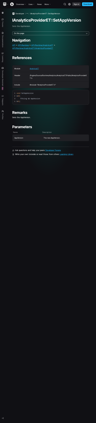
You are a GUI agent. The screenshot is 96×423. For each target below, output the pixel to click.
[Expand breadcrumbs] (27, 13)
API (13, 45)
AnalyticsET (34, 69)
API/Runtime (23, 45)
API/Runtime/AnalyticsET (42, 45)
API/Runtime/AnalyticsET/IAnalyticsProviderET (32, 48)
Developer (20, 14)
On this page (19, 33)
